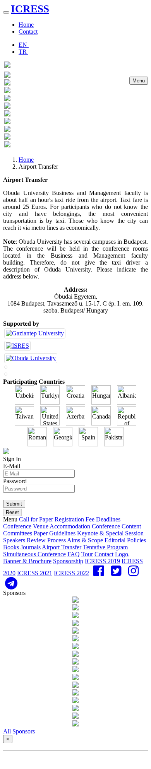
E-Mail (11, 466)
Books (11, 547)
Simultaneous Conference (34, 554)
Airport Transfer (61, 547)
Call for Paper (36, 519)
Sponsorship (68, 561)
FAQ (73, 554)
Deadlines (108, 519)
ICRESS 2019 (102, 561)
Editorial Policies (125, 540)
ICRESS (30, 9)
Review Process (46, 540)
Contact (28, 31)
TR (23, 51)
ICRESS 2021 (34, 573)
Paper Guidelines (55, 533)
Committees (17, 533)
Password (15, 481)
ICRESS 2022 (71, 573)
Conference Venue (25, 526)
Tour (87, 554)
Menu (138, 81)
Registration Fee (74, 519)
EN (24, 44)
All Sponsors (19, 731)
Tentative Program (105, 547)
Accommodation (70, 526)
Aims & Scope (85, 540)
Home (26, 24)
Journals (31, 547)
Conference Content (116, 526)
